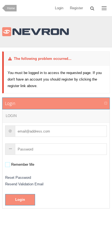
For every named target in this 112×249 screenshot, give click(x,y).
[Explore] (104, 8)
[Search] (92, 8)
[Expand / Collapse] (105, 103)
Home (11, 8)
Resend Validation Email (24, 184)
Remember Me (22, 164)
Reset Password (18, 178)
